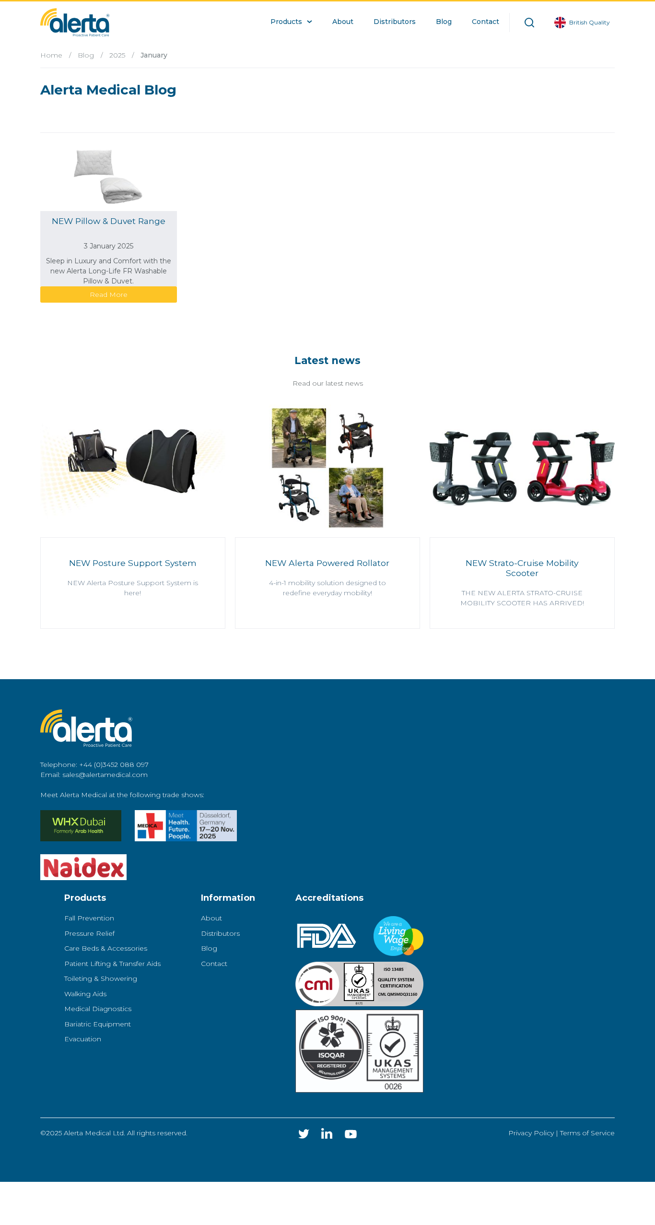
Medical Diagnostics (97, 1008)
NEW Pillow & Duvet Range (108, 221)
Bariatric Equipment (97, 1024)
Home (51, 55)
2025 (117, 55)
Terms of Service (587, 1133)
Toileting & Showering (100, 978)
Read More (109, 294)
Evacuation (82, 1039)
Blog (86, 55)
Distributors (220, 933)
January (153, 55)
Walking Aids (85, 993)
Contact (214, 963)
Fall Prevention (89, 918)
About (211, 918)
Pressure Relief (89, 933)
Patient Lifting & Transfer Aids (112, 963)
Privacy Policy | (534, 1133)
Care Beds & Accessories (105, 948)
